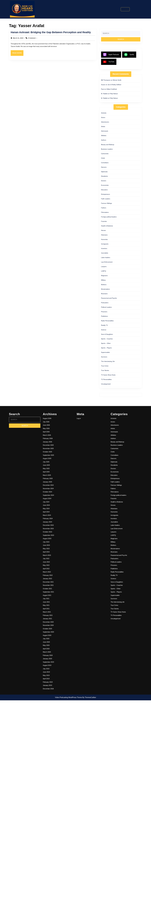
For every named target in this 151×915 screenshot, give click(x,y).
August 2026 (47, 418)
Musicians (104, 293)
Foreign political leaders (109, 217)
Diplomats (104, 171)
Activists (103, 113)
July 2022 (46, 558)
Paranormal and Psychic (109, 298)
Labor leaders (105, 257)
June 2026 (46, 425)
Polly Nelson (114, 93)
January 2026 (47, 442)
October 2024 (47, 492)
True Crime (104, 366)
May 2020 (46, 645)
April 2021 (46, 608)
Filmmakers (105, 212)
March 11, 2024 (18, 38)
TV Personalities (106, 379)
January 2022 (47, 578)
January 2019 (47, 685)
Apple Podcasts (113, 54)
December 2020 (48, 622)
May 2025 (46, 468)
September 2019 (48, 662)
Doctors (103, 181)
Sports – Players (106, 348)
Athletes (103, 135)
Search (126, 9)
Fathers (103, 208)
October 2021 (47, 588)
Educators (104, 190)
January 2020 (47, 658)
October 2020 (47, 629)
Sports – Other (106, 343)
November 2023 (48, 528)
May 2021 (46, 605)
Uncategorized (106, 384)
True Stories (105, 370)
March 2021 (47, 612)
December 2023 (48, 525)
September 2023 (48, 535)
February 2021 (48, 615)
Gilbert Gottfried (111, 89)
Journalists (104, 253)
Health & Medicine (107, 226)
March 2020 (47, 652)
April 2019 (46, 679)
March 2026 (47, 435)
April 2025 (46, 472)
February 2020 (48, 655)
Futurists (104, 221)
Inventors (104, 248)
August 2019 (47, 665)
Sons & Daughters (107, 334)
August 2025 (47, 458)
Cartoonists (104, 153)
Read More (17, 54)
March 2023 (47, 555)
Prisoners (104, 311)
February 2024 (48, 518)
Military (103, 280)
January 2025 (47, 482)
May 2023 (46, 548)
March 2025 (47, 475)
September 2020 (48, 632)
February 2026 (48, 438)
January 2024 (47, 522)
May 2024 (46, 508)
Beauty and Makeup (107, 144)
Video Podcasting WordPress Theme (68, 697)
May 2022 (46, 565)
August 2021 (47, 595)
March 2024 (47, 515)
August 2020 (47, 635)
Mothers (103, 284)
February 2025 (48, 478)
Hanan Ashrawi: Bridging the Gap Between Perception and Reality (51, 32)
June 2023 (46, 545)
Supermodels (105, 352)
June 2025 (46, 465)
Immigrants (104, 244)
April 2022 (46, 568)
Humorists (104, 239)
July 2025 (46, 462)
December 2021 (48, 582)
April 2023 (46, 552)
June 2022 (46, 562)
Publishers (104, 316)
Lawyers (104, 266)
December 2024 (48, 485)
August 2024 (47, 498)
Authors (103, 140)
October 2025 (47, 452)
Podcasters (104, 302)
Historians (104, 235)
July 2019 (46, 669)
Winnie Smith (117, 80)
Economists (105, 185)
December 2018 (48, 689)
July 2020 (46, 638)
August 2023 (47, 538)
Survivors (104, 357)
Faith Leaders (105, 199)
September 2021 (48, 592)
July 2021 (46, 598)
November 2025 (48, 448)
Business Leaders (107, 149)
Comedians (104, 162)
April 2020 (46, 649)
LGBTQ (103, 271)
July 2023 (46, 542)
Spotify (132, 54)
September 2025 (48, 455)
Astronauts (104, 131)
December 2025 (48, 445)
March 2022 (47, 572)
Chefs (103, 158)
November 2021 (48, 585)
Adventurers (105, 122)
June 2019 (46, 672)
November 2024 (48, 488)
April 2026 (46, 432)
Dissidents (104, 176)
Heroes (103, 230)
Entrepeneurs (105, 194)
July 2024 (46, 502)
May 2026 (46, 428)
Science (103, 330)
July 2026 (46, 422)
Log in (79, 418)
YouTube (111, 62)
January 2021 (47, 618)
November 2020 (48, 625)
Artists (103, 126)
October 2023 (47, 532)
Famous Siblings (106, 203)
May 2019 (46, 675)
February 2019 (48, 682)
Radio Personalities (107, 321)
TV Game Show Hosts (108, 375)
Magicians (104, 275)
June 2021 (46, 602)
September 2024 (48, 495)
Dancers (104, 167)
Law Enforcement (106, 262)
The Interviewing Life (108, 361)
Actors (103, 117)
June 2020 (46, 642)
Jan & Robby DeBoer (114, 84)
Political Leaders (106, 307)
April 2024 (46, 512)
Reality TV (104, 325)
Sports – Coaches (107, 339)
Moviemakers (105, 289)
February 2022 (48, 575)
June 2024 (46, 505)
